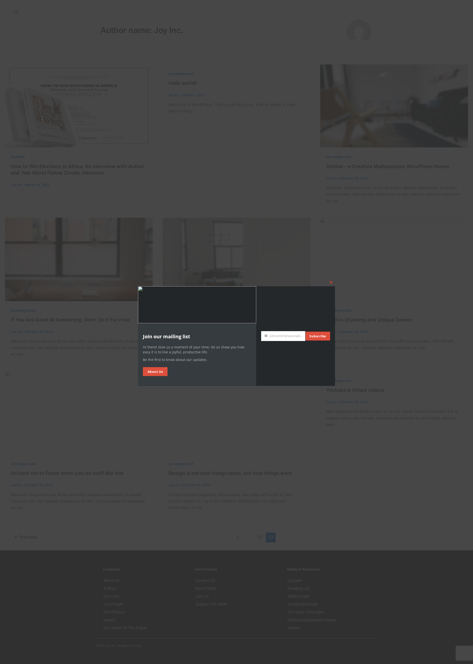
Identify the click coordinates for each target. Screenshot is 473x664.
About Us (155, 371)
